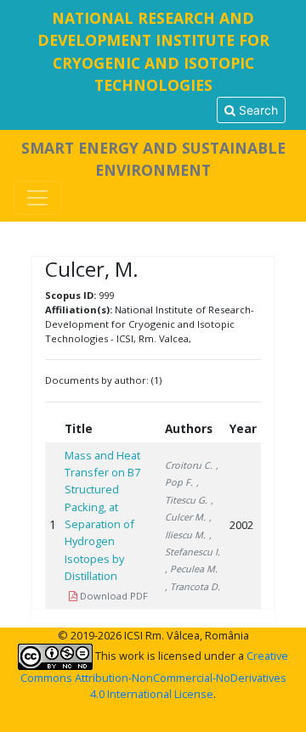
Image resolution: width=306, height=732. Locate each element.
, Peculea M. (191, 568)
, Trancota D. (192, 586)
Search (256, 110)
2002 (241, 524)
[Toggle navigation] (37, 198)
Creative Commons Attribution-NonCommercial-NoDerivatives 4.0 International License (154, 674)
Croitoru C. (188, 465)
